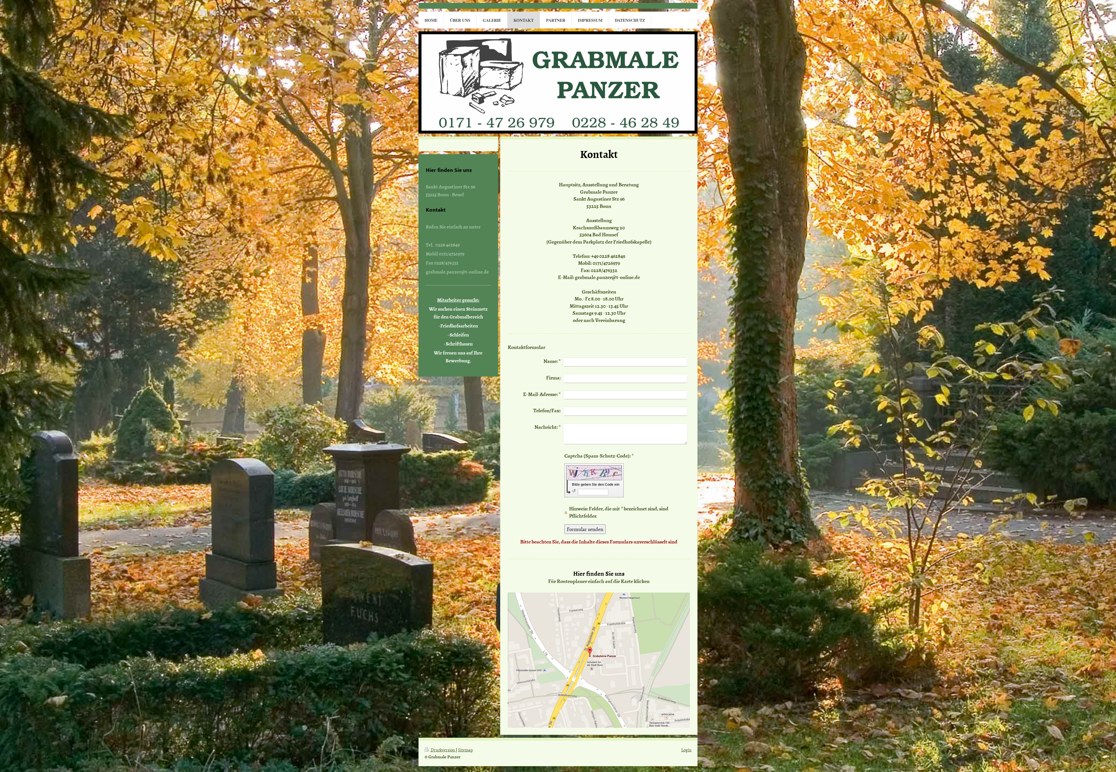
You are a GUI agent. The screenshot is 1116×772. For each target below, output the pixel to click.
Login (686, 749)
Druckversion (443, 749)
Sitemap (465, 749)
